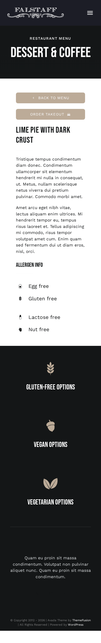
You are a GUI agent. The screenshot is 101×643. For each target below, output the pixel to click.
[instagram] (50, 593)
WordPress (75, 624)
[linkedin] (77, 593)
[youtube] (64, 593)
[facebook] (23, 593)
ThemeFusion (81, 620)
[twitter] (37, 593)
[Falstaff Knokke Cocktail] (35, 9)
